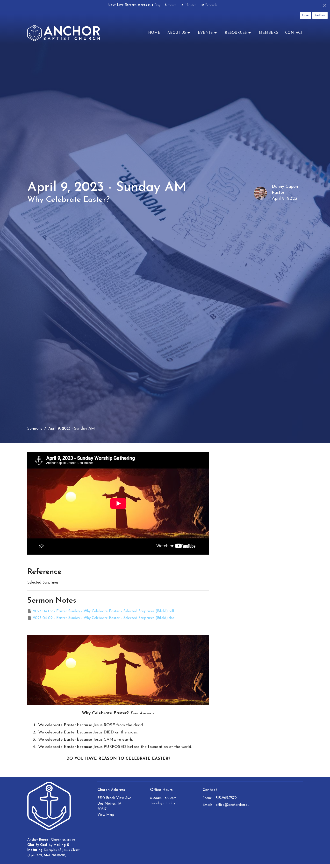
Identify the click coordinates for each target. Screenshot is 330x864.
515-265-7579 (226, 798)
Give (305, 15)
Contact (294, 33)
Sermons (34, 429)
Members (268, 33)
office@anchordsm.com (233, 805)
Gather (320, 15)
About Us (176, 33)
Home (154, 33)
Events (205, 33)
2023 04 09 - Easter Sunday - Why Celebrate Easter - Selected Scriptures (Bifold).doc (103, 618)
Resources (236, 33)
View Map (105, 815)
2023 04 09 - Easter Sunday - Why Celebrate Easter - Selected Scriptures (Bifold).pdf (103, 611)
